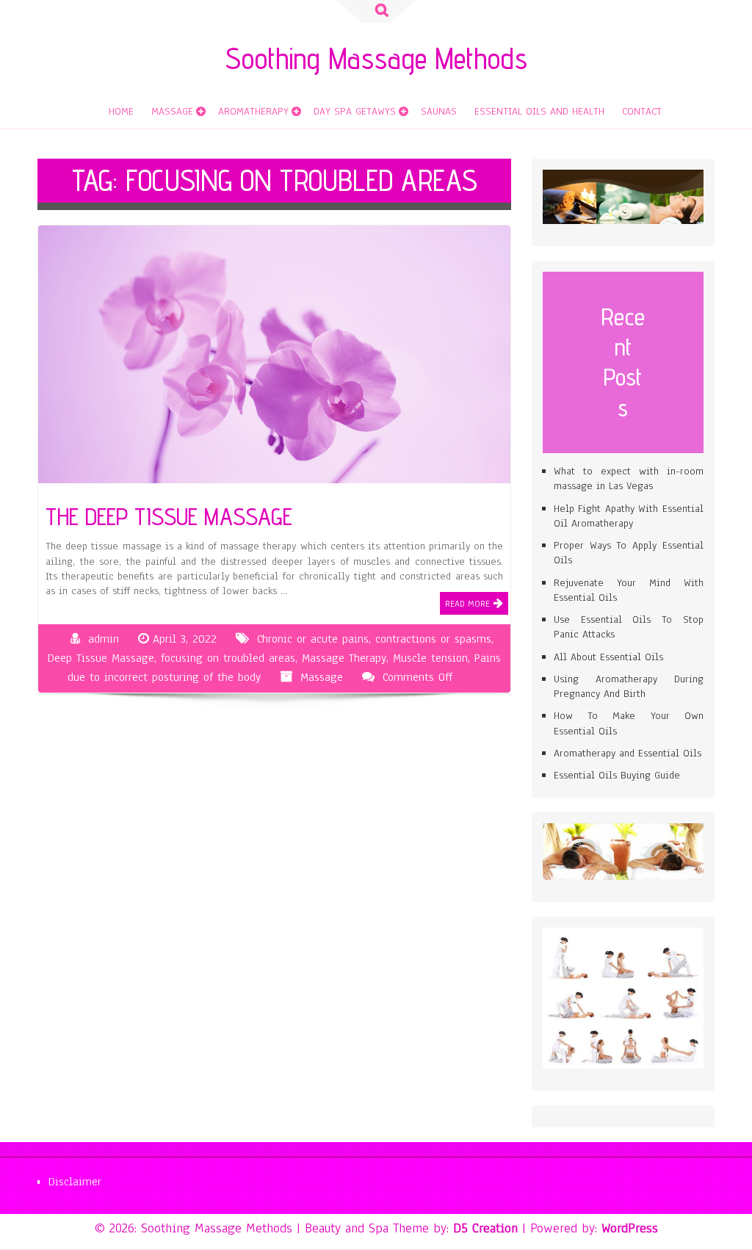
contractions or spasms (433, 639)
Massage (172, 111)
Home (121, 111)
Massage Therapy (344, 658)
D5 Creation (485, 1228)
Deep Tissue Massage (101, 658)
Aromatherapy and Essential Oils (627, 753)
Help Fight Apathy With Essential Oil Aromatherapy (629, 516)
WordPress (629, 1228)
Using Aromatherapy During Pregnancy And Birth (629, 686)
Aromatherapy (253, 111)
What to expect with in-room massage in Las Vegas (629, 478)
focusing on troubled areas (228, 658)
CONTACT (642, 111)
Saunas (439, 111)
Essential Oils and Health (539, 111)
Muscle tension (430, 658)
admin (103, 639)
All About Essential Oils (608, 657)
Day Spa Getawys (355, 111)
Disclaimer (74, 1182)
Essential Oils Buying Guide (617, 775)
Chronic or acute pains (313, 639)
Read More (467, 604)
